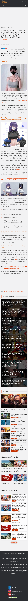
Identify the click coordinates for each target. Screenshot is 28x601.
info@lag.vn (17, 562)
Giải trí (22, 291)
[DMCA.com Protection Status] (13, 597)
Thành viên (24, 1)
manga (18, 291)
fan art (5, 291)
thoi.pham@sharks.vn (15, 567)
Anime (14, 291)
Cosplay (10, 291)
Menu (3, 5)
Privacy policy (21, 553)
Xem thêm (14, 542)
